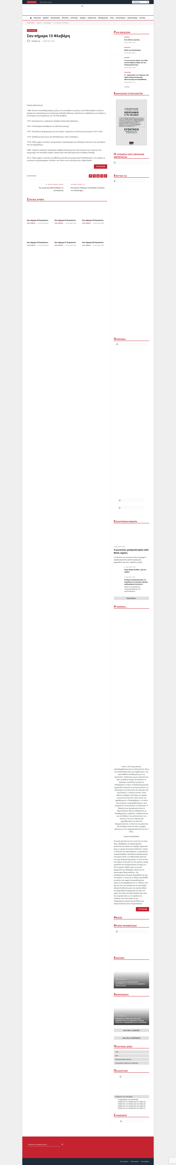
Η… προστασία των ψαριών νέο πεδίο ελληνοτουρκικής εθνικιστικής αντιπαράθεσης (136, 77)
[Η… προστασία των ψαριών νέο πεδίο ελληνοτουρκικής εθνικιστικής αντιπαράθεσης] (118, 74)
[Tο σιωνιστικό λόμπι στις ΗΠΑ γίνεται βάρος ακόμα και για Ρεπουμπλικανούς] (118, 60)
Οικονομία (55, 18)
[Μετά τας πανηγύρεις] (118, 50)
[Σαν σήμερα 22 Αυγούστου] (39, 233)
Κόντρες (127, 47)
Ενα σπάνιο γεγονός (46, 2)
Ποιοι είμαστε (124, 1161)
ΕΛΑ (116, 1056)
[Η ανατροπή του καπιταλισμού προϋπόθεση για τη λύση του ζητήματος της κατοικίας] (131, 975)
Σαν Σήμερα (32, 30)
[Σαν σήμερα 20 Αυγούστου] (94, 233)
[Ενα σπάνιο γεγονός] (118, 39)
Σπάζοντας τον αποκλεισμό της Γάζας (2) (131, 1106)
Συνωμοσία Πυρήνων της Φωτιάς (126, 1063)
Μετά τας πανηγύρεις (132, 50)
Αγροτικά (74, 18)
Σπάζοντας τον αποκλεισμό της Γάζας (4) (131, 1102)
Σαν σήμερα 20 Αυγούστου (92, 242)
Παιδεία (83, 18)
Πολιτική (37, 18)
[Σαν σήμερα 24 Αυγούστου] (66, 210)
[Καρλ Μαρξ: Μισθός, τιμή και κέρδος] (118, 570)
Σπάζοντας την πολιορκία (124, 1097)
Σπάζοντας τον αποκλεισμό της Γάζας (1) (131, 1108)
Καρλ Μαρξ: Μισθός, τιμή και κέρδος (135, 571)
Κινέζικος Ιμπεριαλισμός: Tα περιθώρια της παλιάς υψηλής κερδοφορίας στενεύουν (136, 585)
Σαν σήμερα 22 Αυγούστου (37, 242)
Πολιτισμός (120, 18)
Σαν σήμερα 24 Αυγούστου (65, 220)
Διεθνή (46, 18)
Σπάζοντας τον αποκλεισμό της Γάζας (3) (131, 1104)
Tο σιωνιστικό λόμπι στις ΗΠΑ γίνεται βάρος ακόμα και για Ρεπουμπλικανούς (135, 62)
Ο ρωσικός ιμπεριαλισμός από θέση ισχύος (131, 551)
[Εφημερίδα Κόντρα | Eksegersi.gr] (88, 9)
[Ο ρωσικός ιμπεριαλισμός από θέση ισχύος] (131, 534)
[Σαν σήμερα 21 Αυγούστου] (66, 233)
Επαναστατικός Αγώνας (123, 1059)
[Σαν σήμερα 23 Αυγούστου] (94, 210)
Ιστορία (142, 18)
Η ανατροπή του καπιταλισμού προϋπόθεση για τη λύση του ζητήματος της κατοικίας (130, 984)
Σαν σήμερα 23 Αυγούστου (92, 220)
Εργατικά (65, 18)
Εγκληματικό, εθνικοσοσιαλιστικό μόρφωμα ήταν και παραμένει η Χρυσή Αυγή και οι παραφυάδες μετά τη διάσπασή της (131, 1020)
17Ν (116, 1052)
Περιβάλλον (103, 18)
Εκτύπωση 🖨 (100, 166)
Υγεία (112, 18)
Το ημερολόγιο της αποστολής (128, 1099)
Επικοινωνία (134, 1161)
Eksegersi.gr (36, 41)
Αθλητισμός (132, 18)
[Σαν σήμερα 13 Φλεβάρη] (67, 99)
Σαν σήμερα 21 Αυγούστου (65, 242)
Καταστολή (92, 18)
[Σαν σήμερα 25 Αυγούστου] (39, 210)
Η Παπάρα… (120, 606)
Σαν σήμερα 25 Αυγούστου (37, 220)
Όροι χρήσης (145, 1161)
